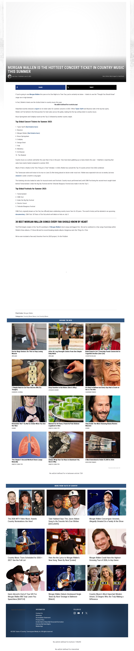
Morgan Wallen (35, 94)
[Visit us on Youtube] (79, 613)
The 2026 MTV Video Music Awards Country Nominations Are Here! (22, 519)
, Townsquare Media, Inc (33, 631)
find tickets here (32, 127)
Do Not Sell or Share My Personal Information (50, 622)
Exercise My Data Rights (43, 624)
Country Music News (30, 316)
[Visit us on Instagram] (75, 613)
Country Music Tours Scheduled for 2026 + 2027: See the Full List (25, 558)
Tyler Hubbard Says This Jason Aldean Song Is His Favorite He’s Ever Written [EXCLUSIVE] (64, 521)
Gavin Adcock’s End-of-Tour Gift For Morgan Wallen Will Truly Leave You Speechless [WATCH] (22, 596)
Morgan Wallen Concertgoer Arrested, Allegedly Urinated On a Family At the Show (106, 519)
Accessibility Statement (43, 617)
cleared (18, 176)
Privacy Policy (40, 620)
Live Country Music (42, 316)
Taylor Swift (79, 109)
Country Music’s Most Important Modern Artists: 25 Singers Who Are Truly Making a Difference (106, 596)
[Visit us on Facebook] (83, 613)
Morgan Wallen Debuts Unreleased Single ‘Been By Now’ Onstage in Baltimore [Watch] (65, 596)
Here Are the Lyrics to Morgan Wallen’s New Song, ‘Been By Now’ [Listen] (64, 558)
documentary (20, 214)
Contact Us (39, 613)
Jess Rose (14, 76)
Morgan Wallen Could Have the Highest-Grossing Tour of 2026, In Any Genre (105, 558)
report (37, 109)
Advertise (39, 615)
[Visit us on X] (87, 613)
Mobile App (39, 626)
